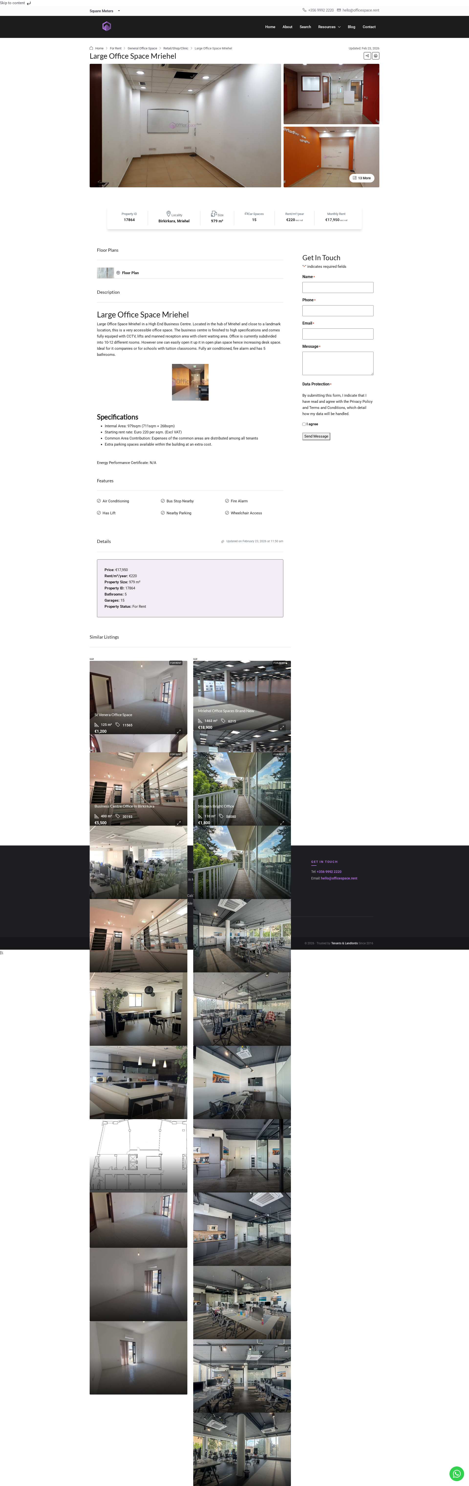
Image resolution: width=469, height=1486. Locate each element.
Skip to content (13, 3)
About (287, 27)
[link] (138, 697)
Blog (351, 27)
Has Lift (109, 513)
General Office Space (142, 48)
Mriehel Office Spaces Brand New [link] (226, 710)
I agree (312, 424)
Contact (369, 27)
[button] (367, 55)
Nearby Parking (179, 513)
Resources (327, 27)
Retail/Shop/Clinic (175, 48)
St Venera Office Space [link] (113, 714)
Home (270, 27)
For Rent (115, 48)
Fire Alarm (239, 501)
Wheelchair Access (246, 513)
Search (305, 27)
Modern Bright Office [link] (216, 806)
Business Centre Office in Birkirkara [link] (124, 806)
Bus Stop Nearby (180, 501)
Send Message (316, 436)
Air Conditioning (116, 501)
